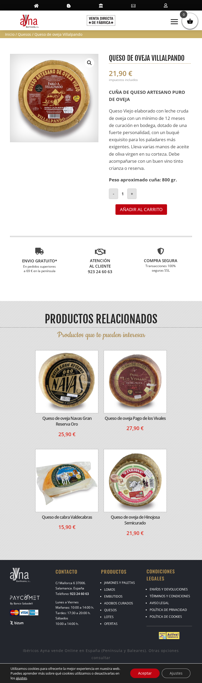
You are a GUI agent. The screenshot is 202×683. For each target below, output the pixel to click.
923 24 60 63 (79, 594)
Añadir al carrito (141, 209)
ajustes (21, 678)
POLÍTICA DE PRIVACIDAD (168, 610)
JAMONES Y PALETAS (119, 582)
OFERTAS (111, 623)
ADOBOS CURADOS (118, 603)
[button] (89, 63)
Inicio (9, 34)
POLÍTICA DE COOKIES (166, 616)
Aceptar (145, 673)
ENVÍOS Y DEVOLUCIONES (169, 589)
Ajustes (176, 673)
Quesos (24, 34)
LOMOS (109, 589)
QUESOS (110, 610)
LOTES (109, 617)
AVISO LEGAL (159, 603)
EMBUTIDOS (113, 596)
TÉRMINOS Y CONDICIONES (170, 596)
